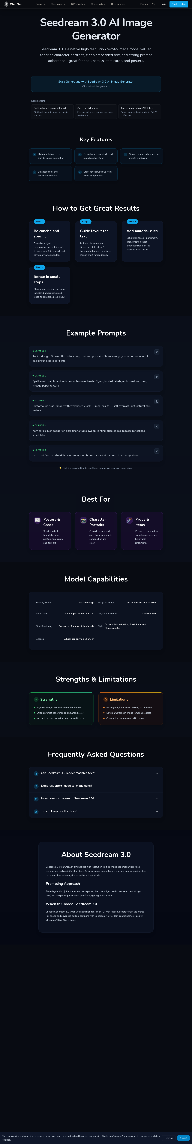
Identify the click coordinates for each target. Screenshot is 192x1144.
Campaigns (57, 4)
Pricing (144, 4)
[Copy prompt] (156, 351)
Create (39, 4)
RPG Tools (77, 4)
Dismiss (169, 1138)
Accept (183, 1138)
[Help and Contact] (153, 4)
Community (97, 4)
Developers (117, 4)
